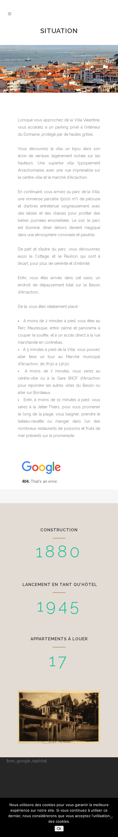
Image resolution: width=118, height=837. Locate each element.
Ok (59, 829)
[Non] (111, 817)
